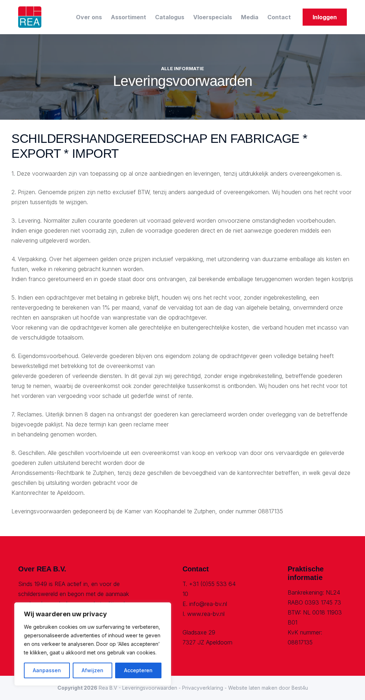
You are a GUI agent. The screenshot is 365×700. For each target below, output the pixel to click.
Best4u (300, 688)
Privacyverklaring (202, 688)
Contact (279, 17)
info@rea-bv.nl (208, 603)
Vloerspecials (212, 17)
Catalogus (169, 17)
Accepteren (138, 670)
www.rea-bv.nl (206, 613)
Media (249, 17)
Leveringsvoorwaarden (149, 688)
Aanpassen (47, 670)
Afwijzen (92, 670)
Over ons (89, 17)
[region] (92, 644)
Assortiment (128, 17)
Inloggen (325, 17)
